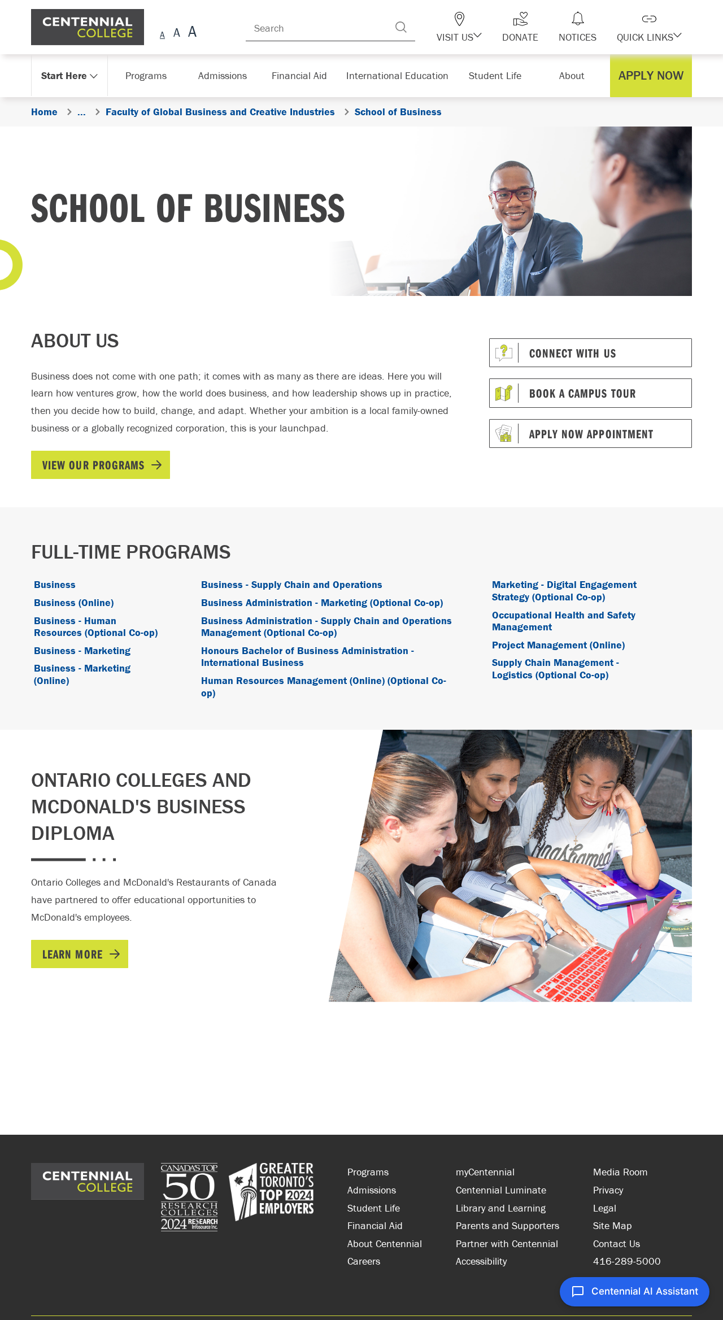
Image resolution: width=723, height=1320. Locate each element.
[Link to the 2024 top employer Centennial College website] (271, 1198)
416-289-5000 (627, 1260)
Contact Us (616, 1243)
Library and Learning (501, 1207)
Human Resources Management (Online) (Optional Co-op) (323, 686)
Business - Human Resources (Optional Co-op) (96, 626)
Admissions (371, 1189)
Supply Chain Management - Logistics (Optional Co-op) (555, 668)
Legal (604, 1207)
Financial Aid (375, 1225)
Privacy (608, 1189)
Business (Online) (74, 602)
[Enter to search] (424, 27)
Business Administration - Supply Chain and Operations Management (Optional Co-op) (326, 626)
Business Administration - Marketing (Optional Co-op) (322, 602)
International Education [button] (401, 75)
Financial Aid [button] (305, 75)
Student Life (373, 1207)
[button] (479, 27)
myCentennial (485, 1171)
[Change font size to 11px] (191, 33)
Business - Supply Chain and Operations (291, 584)
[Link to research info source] (189, 1198)
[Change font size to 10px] (176, 33)
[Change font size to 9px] (162, 33)
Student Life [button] (496, 75)
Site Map (612, 1225)
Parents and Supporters (507, 1225)
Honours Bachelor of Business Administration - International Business (307, 656)
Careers (363, 1260)
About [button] (574, 75)
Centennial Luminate (501, 1189)
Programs (368, 1171)
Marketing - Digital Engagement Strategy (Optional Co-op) (564, 590)
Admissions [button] (226, 75)
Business (55, 584)
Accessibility (481, 1260)
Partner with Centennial (507, 1243)
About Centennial (384, 1243)
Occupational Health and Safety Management (563, 621)
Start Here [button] (65, 75)
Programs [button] (148, 75)
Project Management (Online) (558, 644)
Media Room (620, 1171)
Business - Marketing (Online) (82, 674)
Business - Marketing (82, 650)
